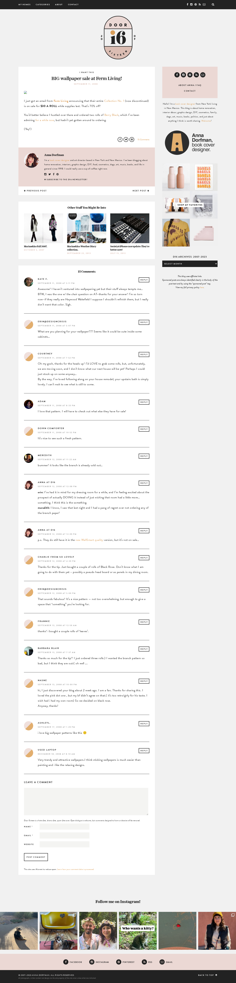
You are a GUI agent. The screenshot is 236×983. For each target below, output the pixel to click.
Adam (42, 401)
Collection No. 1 (114, 101)
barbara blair (48, 648)
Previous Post (36, 190)
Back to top (206, 975)
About (59, 4)
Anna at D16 (46, 482)
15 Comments (143, 139)
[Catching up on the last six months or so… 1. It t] (217, 931)
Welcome (206, 121)
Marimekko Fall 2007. (35, 246)
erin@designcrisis (52, 321)
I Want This (86, 72)
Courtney (45, 353)
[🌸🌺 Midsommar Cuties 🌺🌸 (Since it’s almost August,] (98, 931)
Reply (144, 279)
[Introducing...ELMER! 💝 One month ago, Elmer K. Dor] (58, 931)
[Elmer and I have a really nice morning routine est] (19, 931)
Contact (73, 4)
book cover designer (60, 160)
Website (29, 844)
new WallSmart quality (89, 540)
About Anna (186, 85)
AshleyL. (44, 723)
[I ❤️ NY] (177, 931)
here (202, 287)
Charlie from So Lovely (56, 557)
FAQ (199, 85)
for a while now (44, 120)
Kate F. (43, 279)
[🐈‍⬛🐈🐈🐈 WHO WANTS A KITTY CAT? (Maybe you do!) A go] (138, 931)
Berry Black (111, 115)
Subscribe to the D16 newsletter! (67, 179)
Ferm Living (61, 101)
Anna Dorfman (54, 155)
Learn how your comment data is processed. (75, 869)
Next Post (140, 190)
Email (28, 835)
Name (28, 826)
